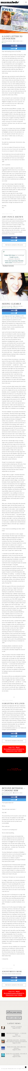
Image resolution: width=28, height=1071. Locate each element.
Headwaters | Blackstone (14, 259)
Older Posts (14, 1003)
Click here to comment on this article (14, 245)
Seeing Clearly (11, 304)
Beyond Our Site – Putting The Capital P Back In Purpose (16, 1040)
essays (4, 42)
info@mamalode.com (18, 262)
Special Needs (6, 307)
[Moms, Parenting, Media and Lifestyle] (9, 2)
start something (19, 255)
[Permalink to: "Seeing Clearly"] (14, 287)
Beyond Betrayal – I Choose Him (13, 789)
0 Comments (15, 307)
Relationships (6, 794)
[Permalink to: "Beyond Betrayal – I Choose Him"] (14, 771)
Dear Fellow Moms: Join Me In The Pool (16, 1054)
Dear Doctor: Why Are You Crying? (16, 1047)
